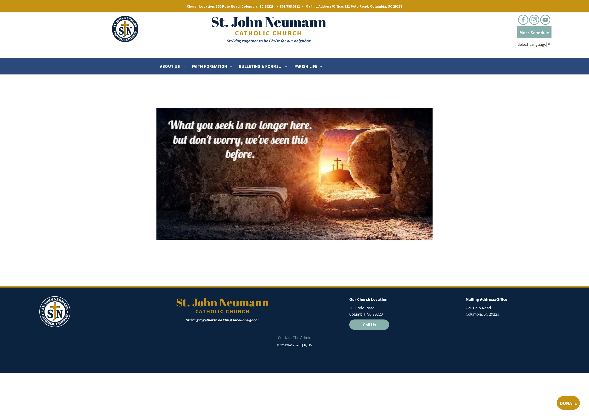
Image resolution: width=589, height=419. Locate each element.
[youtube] (545, 20)
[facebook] (523, 20)
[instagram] (534, 20)
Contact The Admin (294, 337)
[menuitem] (172, 66)
